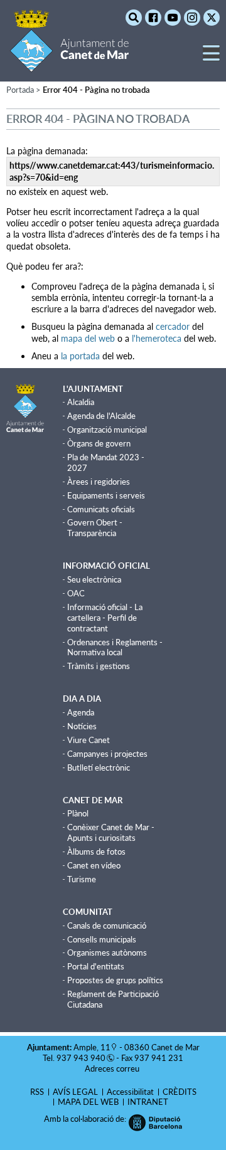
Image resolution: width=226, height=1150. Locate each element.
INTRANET (147, 1102)
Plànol (78, 813)
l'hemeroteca (156, 338)
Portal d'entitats (95, 966)
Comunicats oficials (101, 509)
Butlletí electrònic (98, 767)
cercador (173, 326)
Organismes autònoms (107, 952)
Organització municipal (107, 430)
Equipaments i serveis (106, 495)
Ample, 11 (91, 1047)
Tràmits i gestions (98, 666)
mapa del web (88, 338)
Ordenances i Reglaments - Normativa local (115, 647)
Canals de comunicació (106, 926)
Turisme (81, 879)
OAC (76, 593)
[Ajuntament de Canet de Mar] (69, 64)
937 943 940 (80, 1058)
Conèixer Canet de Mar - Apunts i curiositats (110, 832)
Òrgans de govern (99, 443)
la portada (80, 356)
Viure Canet (88, 740)
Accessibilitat (130, 1092)
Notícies (82, 726)
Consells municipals (101, 939)
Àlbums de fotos (96, 852)
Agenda (80, 712)
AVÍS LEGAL (75, 1092)
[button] (211, 58)
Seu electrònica (94, 579)
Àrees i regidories (98, 482)
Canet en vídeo (94, 865)
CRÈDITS (179, 1092)
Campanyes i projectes (107, 754)
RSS (37, 1092)
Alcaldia (80, 402)
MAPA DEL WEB (88, 1102)
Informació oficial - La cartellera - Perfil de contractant (105, 617)
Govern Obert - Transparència (94, 527)
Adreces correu (113, 1068)
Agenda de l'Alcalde (101, 416)
